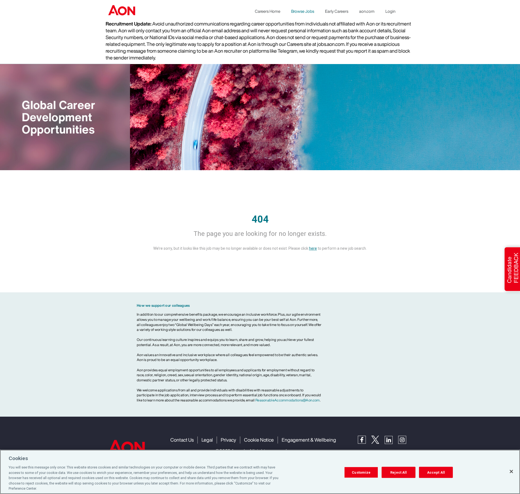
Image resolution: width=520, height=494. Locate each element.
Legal (207, 439)
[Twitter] (378, 439)
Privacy (228, 439)
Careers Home (267, 11)
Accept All (436, 472)
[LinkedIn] (391, 439)
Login (390, 11)
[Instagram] (405, 439)
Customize (361, 472)
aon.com (367, 11)
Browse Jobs (302, 11)
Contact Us (182, 439)
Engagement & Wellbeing (309, 439)
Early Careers (336, 11)
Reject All (398, 472)
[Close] (511, 471)
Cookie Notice (259, 439)
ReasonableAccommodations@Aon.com (287, 400)
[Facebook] (364, 439)
